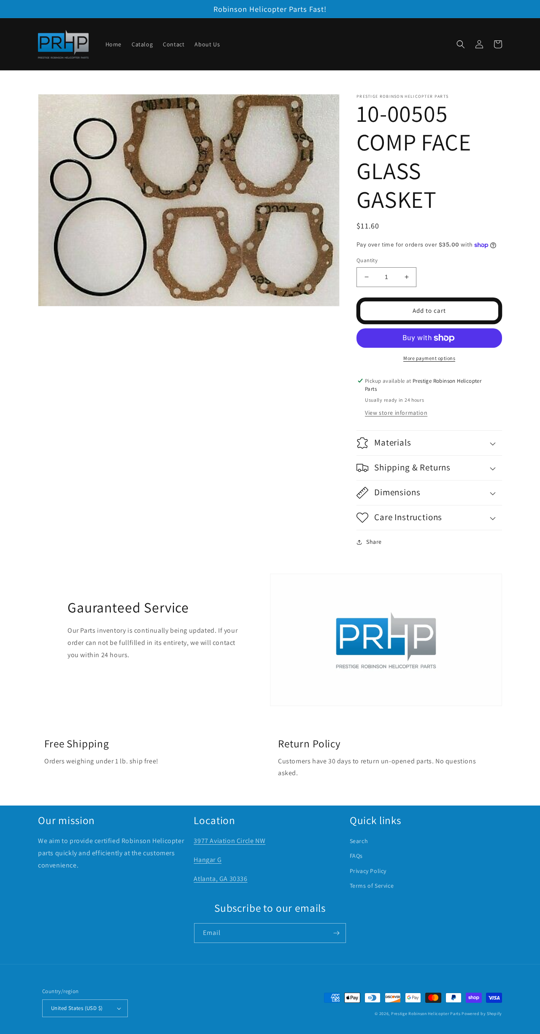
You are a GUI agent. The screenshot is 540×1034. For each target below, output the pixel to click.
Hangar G (207, 859)
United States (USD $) (77, 1008)
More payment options (429, 358)
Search (359, 841)
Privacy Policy (368, 871)
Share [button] (374, 541)
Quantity (367, 260)
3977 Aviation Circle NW (229, 840)
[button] (460, 44)
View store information (396, 412)
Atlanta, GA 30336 (220, 878)
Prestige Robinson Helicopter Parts (426, 1013)
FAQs (356, 855)
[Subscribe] (336, 933)
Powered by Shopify (482, 1013)
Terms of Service (372, 885)
